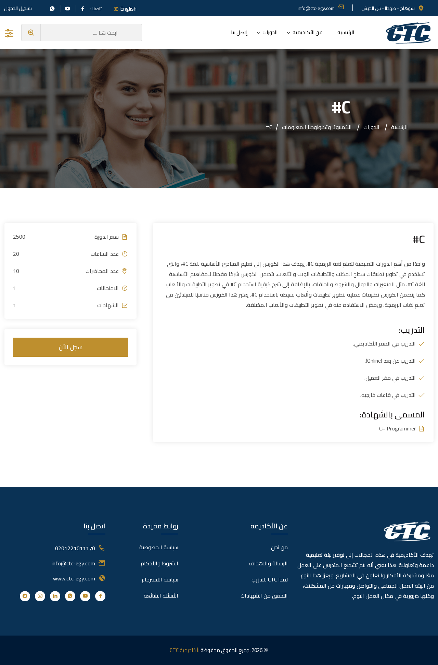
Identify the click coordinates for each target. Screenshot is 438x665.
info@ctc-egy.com (316, 8)
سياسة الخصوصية (158, 547)
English (128, 8)
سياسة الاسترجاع (160, 579)
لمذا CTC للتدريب (270, 579)
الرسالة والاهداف (268, 563)
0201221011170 (75, 548)
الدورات (270, 32)
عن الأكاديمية (307, 32)
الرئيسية (345, 32)
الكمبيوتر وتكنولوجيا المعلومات (317, 127)
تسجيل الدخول (18, 8)
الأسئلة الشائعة (161, 595)
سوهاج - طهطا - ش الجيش (388, 8)
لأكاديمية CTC (184, 650)
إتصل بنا (239, 32)
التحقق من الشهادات (264, 595)
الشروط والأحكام (159, 563)
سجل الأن (70, 347)
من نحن (279, 547)
